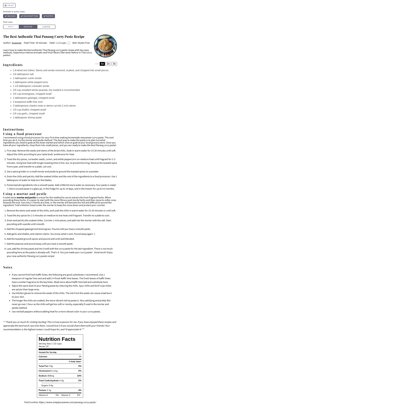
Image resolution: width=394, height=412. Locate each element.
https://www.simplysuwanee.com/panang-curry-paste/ (67, 402)
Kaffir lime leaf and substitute (87, 282)
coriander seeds (33, 86)
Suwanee (16, 43)
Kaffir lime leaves (69, 278)
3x (114, 63)
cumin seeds (35, 78)
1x (102, 63)
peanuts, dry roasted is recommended (59, 90)
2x (108, 63)
